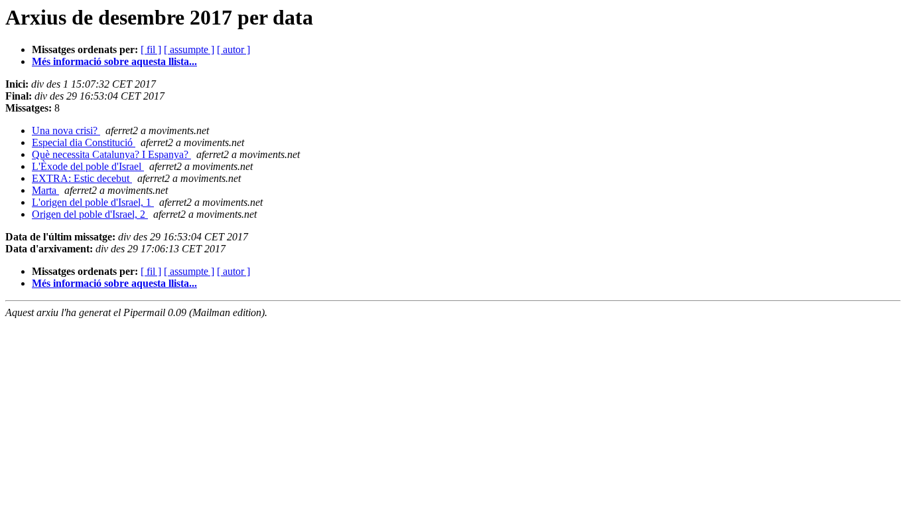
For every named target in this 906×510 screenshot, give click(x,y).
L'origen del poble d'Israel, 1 (93, 202)
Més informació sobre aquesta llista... (114, 61)
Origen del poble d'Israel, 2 (90, 214)
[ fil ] (151, 49)
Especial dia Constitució (83, 142)
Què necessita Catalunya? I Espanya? (111, 154)
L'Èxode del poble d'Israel (88, 166)
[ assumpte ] (189, 49)
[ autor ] (233, 49)
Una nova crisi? (66, 130)
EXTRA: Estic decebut (82, 178)
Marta (45, 190)
